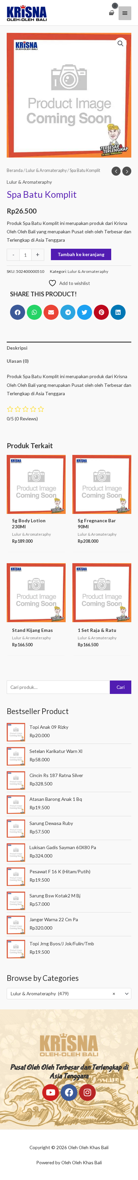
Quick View (36, 509)
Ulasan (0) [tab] (17, 361)
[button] (121, 44)
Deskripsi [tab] (17, 348)
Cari (121, 687)
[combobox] (69, 993)
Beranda (15, 170)
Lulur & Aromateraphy (46, 170)
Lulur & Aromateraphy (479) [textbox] (63, 993)
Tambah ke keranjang (81, 254)
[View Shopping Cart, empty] (111, 13)
